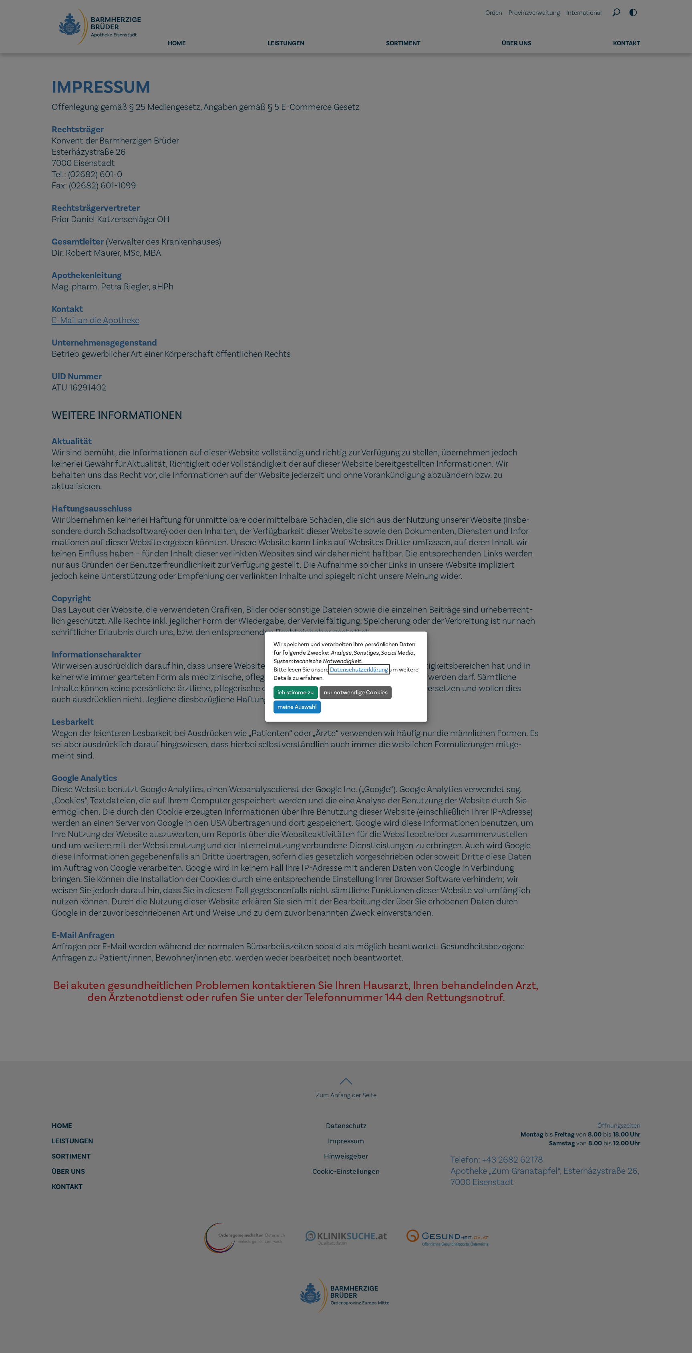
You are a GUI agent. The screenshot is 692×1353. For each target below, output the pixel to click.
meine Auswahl (297, 706)
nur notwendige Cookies (356, 692)
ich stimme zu (296, 692)
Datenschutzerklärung (359, 669)
